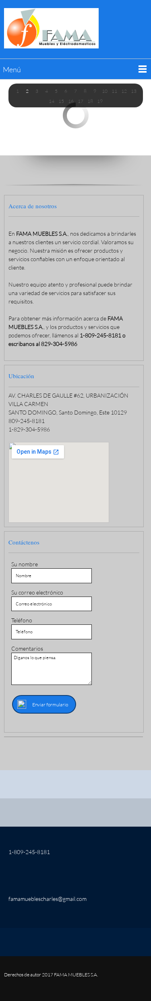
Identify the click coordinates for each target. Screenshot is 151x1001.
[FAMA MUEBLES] (51, 28)
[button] (18, 91)
